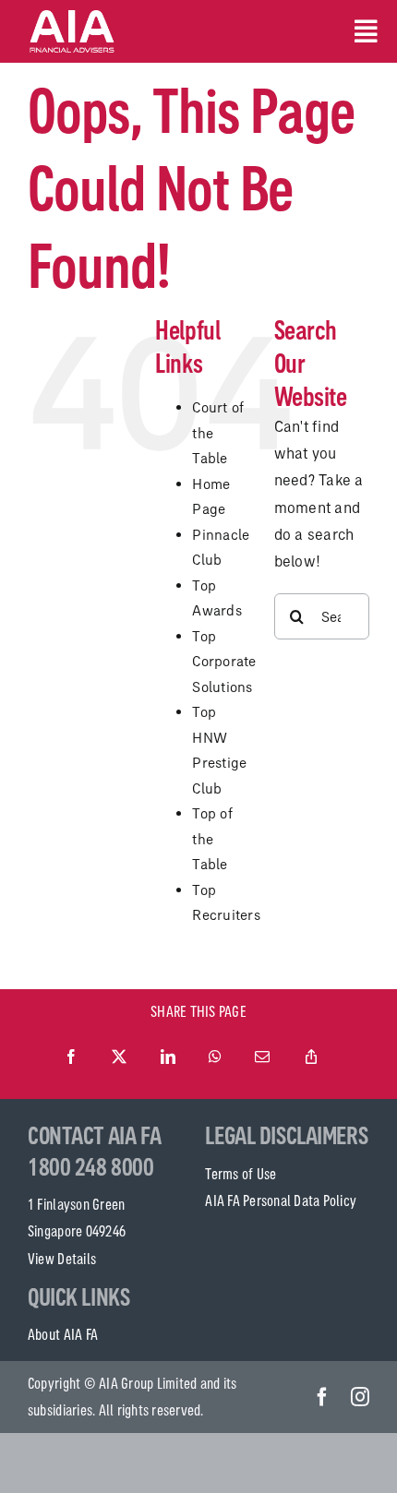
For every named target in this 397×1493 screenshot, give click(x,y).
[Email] (262, 1057)
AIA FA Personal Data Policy (280, 1200)
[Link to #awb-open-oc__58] (362, 31)
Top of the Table (212, 839)
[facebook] (322, 1397)
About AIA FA (63, 1334)
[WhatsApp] (215, 1057)
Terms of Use (240, 1174)
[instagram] (360, 1397)
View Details (62, 1258)
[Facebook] (71, 1057)
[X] (119, 1057)
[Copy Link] (311, 1057)
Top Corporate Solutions (224, 661)
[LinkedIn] (168, 1057)
